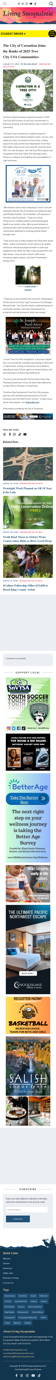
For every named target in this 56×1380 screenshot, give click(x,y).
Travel (7, 1323)
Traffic (43, 1317)
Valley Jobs (8, 1273)
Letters (44, 1301)
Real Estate (9, 1312)
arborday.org (32, 402)
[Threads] (5, 435)
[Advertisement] (28, 623)
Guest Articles (21, 1301)
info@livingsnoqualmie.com (15, 1349)
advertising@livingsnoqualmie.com (18, 1356)
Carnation (23, 1296)
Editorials (43, 1296)
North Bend (9, 1307)
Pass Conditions (35, 1307)
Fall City (8, 1301)
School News (37, 1312)
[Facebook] (10, 435)
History (34, 1301)
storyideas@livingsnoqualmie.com (18, 1353)
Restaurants (23, 1312)
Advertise (7, 1268)
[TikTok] (20, 435)
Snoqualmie (10, 1317)
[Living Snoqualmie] (28, 14)
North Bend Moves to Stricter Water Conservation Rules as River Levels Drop (27, 539)
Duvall (33, 1296)
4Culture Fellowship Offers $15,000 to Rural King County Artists (25, 587)
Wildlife (28, 1323)
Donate (6, 1263)
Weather (7, 1258)
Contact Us (8, 1282)
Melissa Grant (31, 64)
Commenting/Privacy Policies (28, 1369)
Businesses (10, 1296)
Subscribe (18, 1218)
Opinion (21, 1307)
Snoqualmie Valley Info (31, 483)
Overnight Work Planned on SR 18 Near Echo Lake (27, 490)
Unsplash (28, 290)
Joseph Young (30, 286)
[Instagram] (15, 435)
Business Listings (11, 1278)
